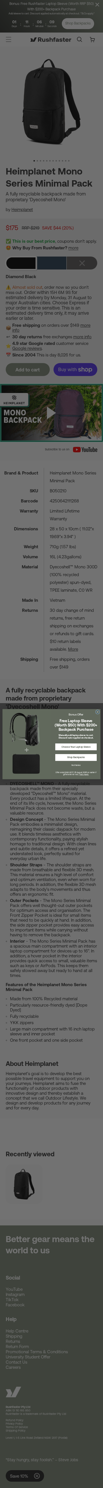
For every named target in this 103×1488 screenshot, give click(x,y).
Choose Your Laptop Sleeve (76, 746)
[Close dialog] (98, 712)
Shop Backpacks (76, 757)
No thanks (76, 765)
